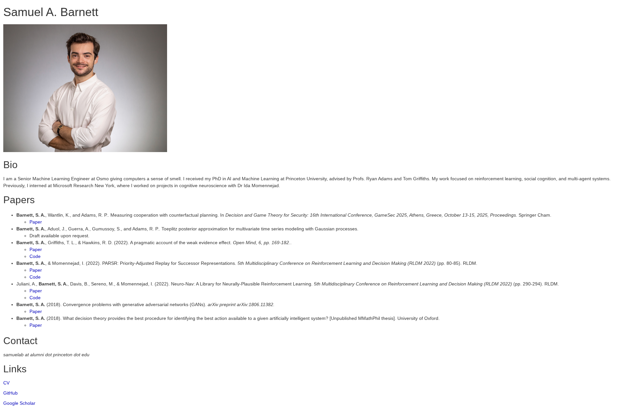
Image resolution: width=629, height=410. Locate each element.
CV (6, 382)
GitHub (10, 393)
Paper (35, 222)
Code (35, 256)
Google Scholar (19, 403)
